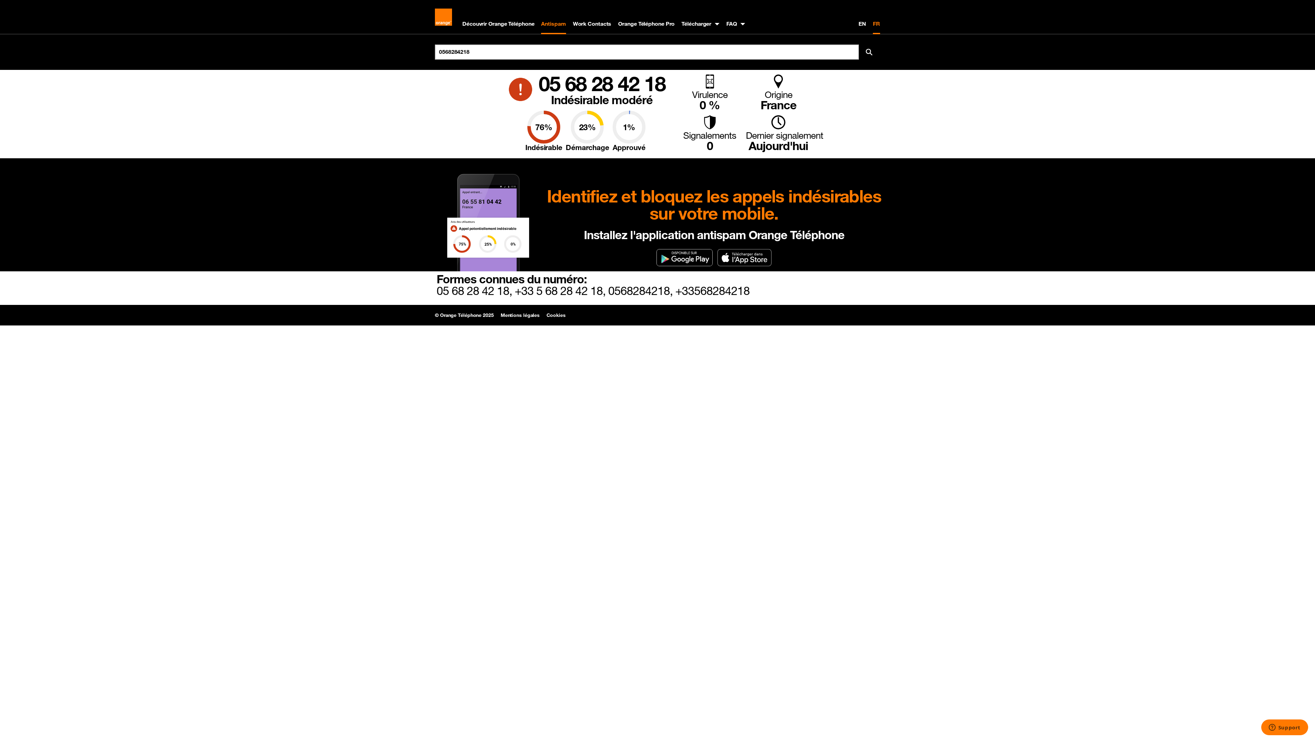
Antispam (553, 23)
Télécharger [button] (696, 23)
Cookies (556, 315)
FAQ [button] (731, 23)
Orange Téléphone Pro (646, 23)
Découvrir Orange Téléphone (498, 23)
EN (862, 23)
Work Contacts (592, 23)
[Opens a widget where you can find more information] (1284, 728)
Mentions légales (520, 315)
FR (876, 23)
